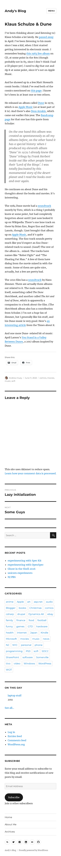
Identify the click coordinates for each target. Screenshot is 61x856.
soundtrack (44, 205)
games (20, 626)
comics (43, 378)
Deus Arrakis (38, 111)
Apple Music (26, 107)
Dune (41, 102)
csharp (10, 614)
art (28, 601)
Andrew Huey (15, 378)
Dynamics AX (36, 614)
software (28, 657)
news (46, 638)
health (10, 632)
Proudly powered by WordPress (33, 850)
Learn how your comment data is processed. (30, 473)
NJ (7, 645)
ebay (50, 614)
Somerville (42, 657)
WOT (9, 669)
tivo (8, 663)
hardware (42, 626)
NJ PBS (12, 577)
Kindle (44, 632)
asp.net (38, 601)
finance (20, 620)
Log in (11, 732)
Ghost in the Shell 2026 (22, 568)
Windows (29, 663)
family (9, 620)
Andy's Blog (15, 11)
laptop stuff (14, 695)
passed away (46, 37)
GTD (30, 626)
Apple (20, 601)
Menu (51, 11)
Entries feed (15, 736)
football (41, 620)
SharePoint (12, 657)
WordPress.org (16, 744)
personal (26, 645)
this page (36, 90)
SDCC (45, 651)
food (31, 620)
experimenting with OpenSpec (26, 564)
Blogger (10, 608)
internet (22, 632)
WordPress (44, 663)
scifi (13, 381)
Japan (33, 632)
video (17, 663)
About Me (10, 824)
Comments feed (17, 740)
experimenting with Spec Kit (24, 560)
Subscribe (14, 797)
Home (8, 817)
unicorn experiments (20, 572)
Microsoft (11, 638)
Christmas (35, 608)
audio (49, 601)
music (8, 381)
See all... (9, 707)
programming (14, 651)
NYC (15, 645)
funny (9, 626)
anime (9, 601)
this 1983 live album (38, 53)
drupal (21, 614)
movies (50, 378)
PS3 (28, 651)
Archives (10, 831)
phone (38, 645)
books (22, 608)
